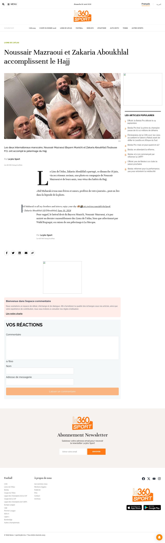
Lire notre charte (14, 313)
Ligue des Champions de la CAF (15, 496)
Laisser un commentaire (62, 391)
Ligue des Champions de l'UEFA (15, 502)
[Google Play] (152, 507)
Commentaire (13, 334)
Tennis (125, 28)
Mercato (90, 28)
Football (79, 28)
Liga (5, 508)
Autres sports (137, 28)
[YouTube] (154, 478)
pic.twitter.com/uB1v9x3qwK (96, 206)
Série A (6, 514)
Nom (8, 366)
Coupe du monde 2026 (47, 28)
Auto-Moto (114, 28)
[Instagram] (159, 478)
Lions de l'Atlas (66, 28)
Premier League (9, 511)
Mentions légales (40, 487)
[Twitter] (148, 478)
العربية (158, 4)
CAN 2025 (32, 28)
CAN (5, 484)
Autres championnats (11, 523)
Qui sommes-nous (40, 484)
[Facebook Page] (143, 478)
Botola (6, 490)
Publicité (37, 490)
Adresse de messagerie (19, 377)
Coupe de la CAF (10, 499)
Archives (37, 499)
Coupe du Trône (9, 493)
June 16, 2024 (64, 210)
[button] (159, 537)
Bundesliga (8, 520)
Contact (37, 496)
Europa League (9, 505)
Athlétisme (101, 28)
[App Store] (134, 507)
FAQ (35, 493)
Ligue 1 (6, 517)
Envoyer (96, 452)
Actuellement (9, 28)
